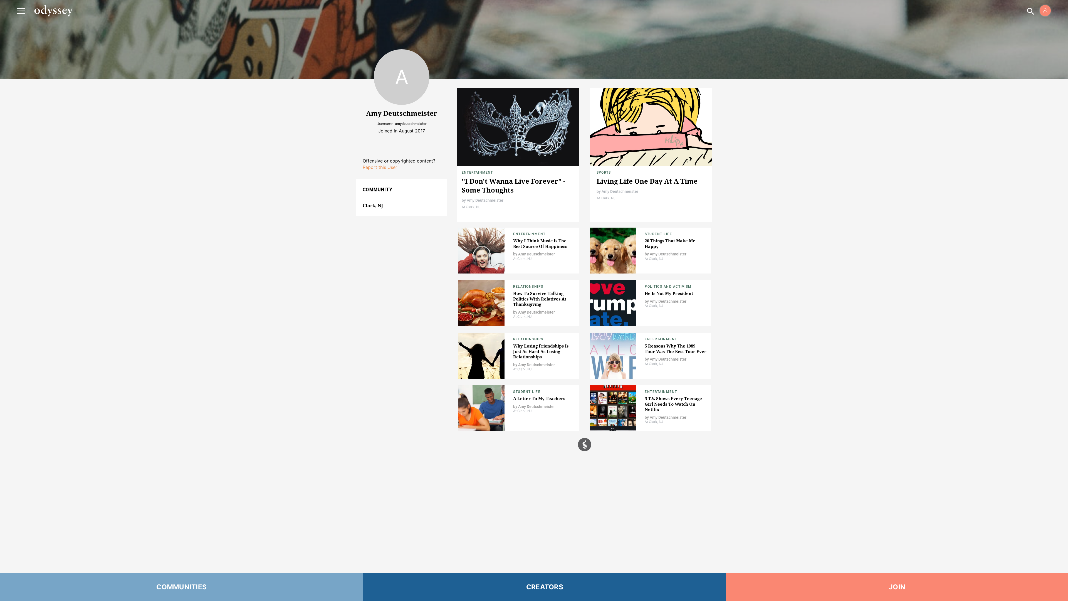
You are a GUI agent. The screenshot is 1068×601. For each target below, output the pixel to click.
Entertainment (477, 172)
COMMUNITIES (181, 587)
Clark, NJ (373, 206)
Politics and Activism (668, 287)
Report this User (380, 167)
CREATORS (544, 587)
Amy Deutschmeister (485, 200)
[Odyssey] (53, 10)
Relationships (528, 287)
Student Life (658, 234)
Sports (604, 172)
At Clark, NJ (471, 207)
